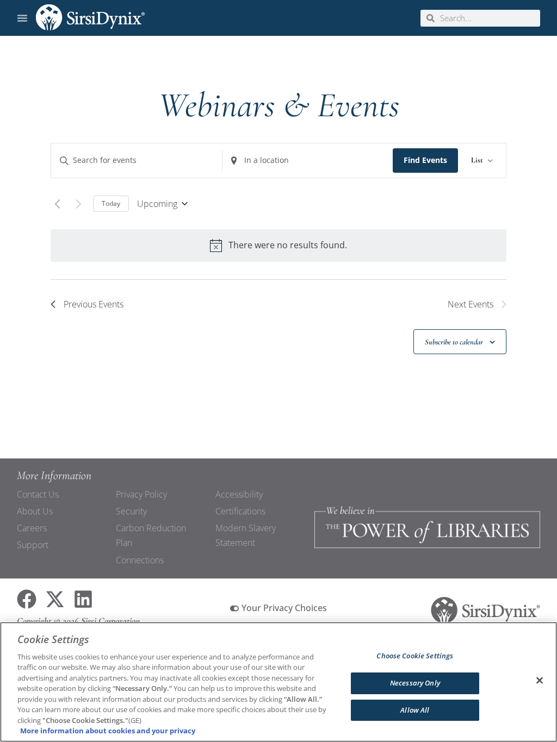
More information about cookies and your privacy (107, 730)
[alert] (278, 245)
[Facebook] (26, 599)
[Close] (540, 681)
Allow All (414, 710)
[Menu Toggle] (22, 17)
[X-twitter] (55, 599)
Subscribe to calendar (454, 342)
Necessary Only (415, 683)
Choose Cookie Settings (414, 656)
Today (111, 203)
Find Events (425, 160)
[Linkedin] (83, 599)
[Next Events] (78, 203)
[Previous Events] (57, 203)
